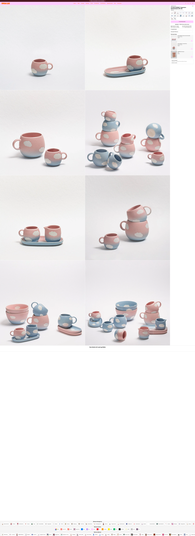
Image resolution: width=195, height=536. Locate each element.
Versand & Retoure (174, 31)
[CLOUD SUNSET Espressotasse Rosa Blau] (174, 38)
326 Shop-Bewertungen (185, 24)
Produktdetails (174, 29)
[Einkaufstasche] (193, 3)
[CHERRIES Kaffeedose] (174, 54)
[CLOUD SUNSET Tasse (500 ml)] (174, 46)
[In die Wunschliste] (192, 7)
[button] (82, 3)
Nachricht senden (174, 62)
